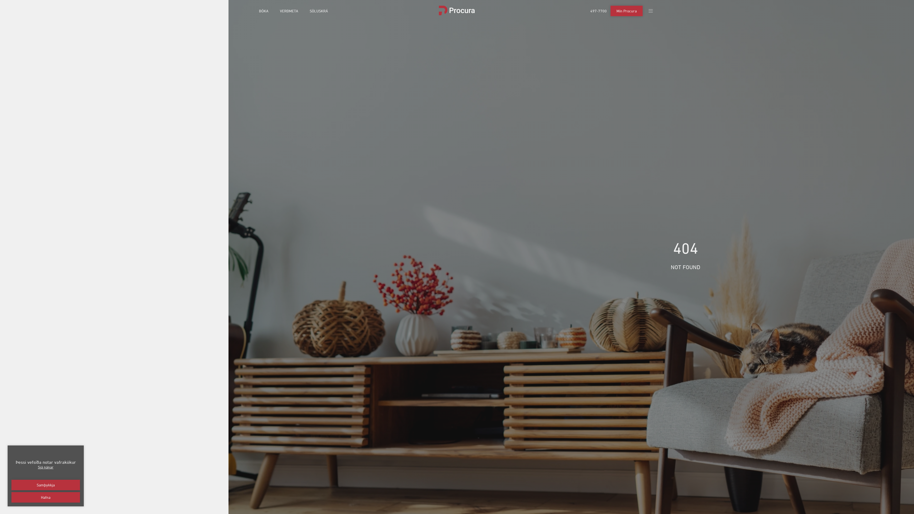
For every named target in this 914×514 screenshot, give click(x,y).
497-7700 (598, 11)
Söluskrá (319, 11)
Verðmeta (289, 11)
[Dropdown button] (650, 11)
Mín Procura (626, 11)
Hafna (45, 497)
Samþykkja (46, 485)
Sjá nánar (46, 467)
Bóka (263, 11)
